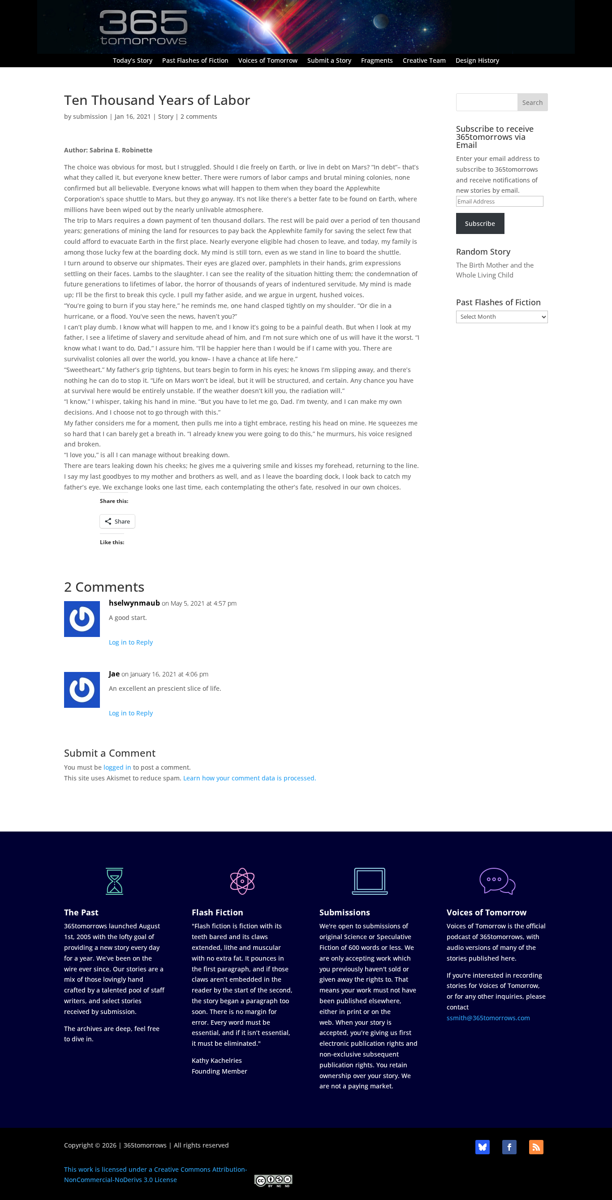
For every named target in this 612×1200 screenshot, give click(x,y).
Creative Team (424, 61)
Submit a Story (329, 61)
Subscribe (480, 223)
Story (165, 116)
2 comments (199, 116)
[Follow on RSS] (536, 1147)
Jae (114, 674)
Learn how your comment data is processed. (249, 778)
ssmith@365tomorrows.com (488, 1018)
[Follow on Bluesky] (482, 1147)
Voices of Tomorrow (267, 61)
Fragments (377, 61)
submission (90, 116)
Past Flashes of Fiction (195, 61)
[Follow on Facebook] (509, 1147)
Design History (477, 61)
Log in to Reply (131, 642)
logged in (117, 767)
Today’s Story (132, 61)
